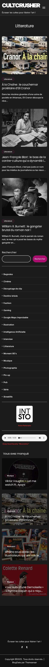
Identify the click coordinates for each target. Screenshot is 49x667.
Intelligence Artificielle (14, 332)
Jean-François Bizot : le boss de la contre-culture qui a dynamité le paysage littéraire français (24, 160)
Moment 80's (10, 353)
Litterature (8, 79)
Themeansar (31, 662)
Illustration (9, 324)
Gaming (7, 310)
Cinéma (7, 281)
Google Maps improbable (16, 317)
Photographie (10, 368)
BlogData (16, 662)
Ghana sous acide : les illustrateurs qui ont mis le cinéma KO (22, 555)
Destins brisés (11, 296)
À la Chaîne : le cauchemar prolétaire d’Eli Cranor (20, 86)
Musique (8, 360)
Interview (8, 339)
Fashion (7, 303)
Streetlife (8, 396)
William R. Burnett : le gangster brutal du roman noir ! (22, 228)
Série (6, 389)
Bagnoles (8, 274)
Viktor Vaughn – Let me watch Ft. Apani (20, 483)
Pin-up (7, 375)
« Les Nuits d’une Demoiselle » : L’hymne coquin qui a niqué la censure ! (24, 590)
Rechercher (9, 252)
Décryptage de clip (13, 288)
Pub (5, 382)
